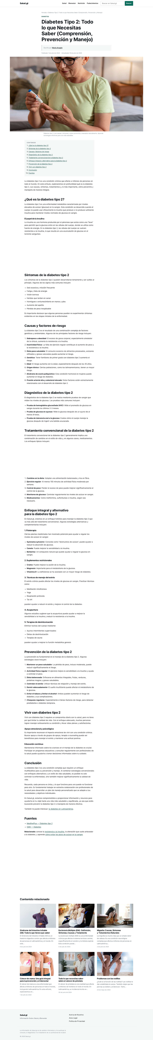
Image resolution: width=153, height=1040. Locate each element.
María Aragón (57, 48)
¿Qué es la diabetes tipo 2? (39, 145)
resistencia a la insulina (54, 832)
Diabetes (45, 16)
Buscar (129, 3)
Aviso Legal (73, 1018)
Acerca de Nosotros (76, 1015)
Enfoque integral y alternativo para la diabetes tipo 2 (48, 161)
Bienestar (72, 3)
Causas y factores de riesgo (39, 152)
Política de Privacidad (77, 1021)
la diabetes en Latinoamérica (61, 809)
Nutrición (81, 3)
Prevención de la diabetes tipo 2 (40, 164)
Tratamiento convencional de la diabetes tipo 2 (46, 158)
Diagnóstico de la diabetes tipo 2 (41, 155)
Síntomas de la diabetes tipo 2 (40, 149)
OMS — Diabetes (34, 827)
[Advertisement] (59, 252)
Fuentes (32, 173)
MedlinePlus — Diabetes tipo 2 (39, 823)
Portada (44, 12)
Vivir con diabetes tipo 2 (37, 167)
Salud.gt (24, 3)
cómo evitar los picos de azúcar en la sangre (64, 835)
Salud (64, 3)
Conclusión (33, 170)
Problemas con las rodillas (108, 978)
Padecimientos (92, 3)
